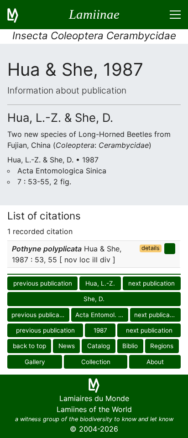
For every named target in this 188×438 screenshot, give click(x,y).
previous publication (42, 283)
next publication (151, 283)
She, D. (94, 298)
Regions (161, 345)
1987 (100, 330)
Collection (95, 361)
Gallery (35, 361)
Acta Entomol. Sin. (102, 314)
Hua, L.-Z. (100, 283)
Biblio (130, 345)
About (155, 361)
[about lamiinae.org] (18, 14)
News (66, 345)
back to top (29, 345)
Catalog (98, 345)
